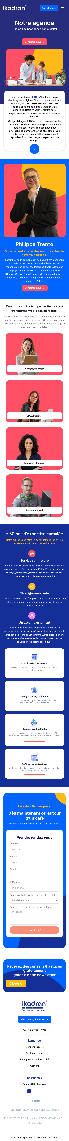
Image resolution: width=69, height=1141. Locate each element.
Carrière (34, 1065)
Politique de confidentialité (34, 1059)
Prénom (14, 843)
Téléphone (15, 882)
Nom (13, 856)
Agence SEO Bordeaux (34, 1084)
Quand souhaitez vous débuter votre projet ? (33, 895)
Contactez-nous (34, 1053)
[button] (62, 8)
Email (13, 869)
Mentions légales (34, 1046)
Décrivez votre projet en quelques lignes (31, 907)
